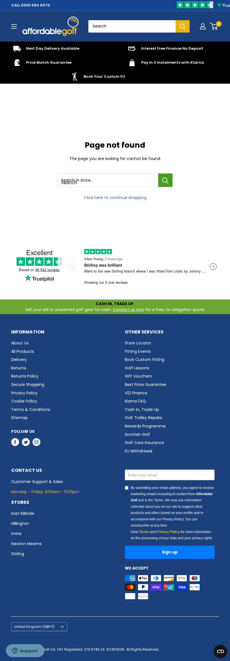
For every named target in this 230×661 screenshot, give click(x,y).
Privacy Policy (24, 393)
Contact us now (128, 309)
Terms (144, 532)
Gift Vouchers (138, 376)
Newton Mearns (26, 543)
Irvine (16, 533)
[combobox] (132, 26)
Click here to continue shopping (115, 197)
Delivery (19, 359)
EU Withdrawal (138, 451)
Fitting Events (138, 351)
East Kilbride (22, 513)
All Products (22, 351)
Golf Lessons (137, 368)
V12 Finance (136, 393)
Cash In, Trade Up (142, 409)
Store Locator (138, 343)
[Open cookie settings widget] (220, 651)
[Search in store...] (165, 180)
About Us (20, 343)
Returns (18, 368)
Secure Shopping (27, 384)
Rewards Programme (145, 426)
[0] (214, 26)
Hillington (20, 523)
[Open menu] (14, 26)
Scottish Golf (137, 434)
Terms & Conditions (30, 409)
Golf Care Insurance (144, 442)
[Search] (183, 26)
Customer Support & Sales (37, 481)
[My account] (203, 26)
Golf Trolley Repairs (143, 417)
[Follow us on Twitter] (26, 442)
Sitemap (19, 417)
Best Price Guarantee (145, 384)
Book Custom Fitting (144, 359)
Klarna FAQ (135, 401)
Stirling (17, 554)
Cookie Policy (24, 401)
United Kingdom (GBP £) (34, 627)
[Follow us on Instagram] (36, 442)
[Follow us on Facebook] (15, 442)
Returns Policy (24, 376)
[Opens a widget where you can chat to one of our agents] (25, 651)
